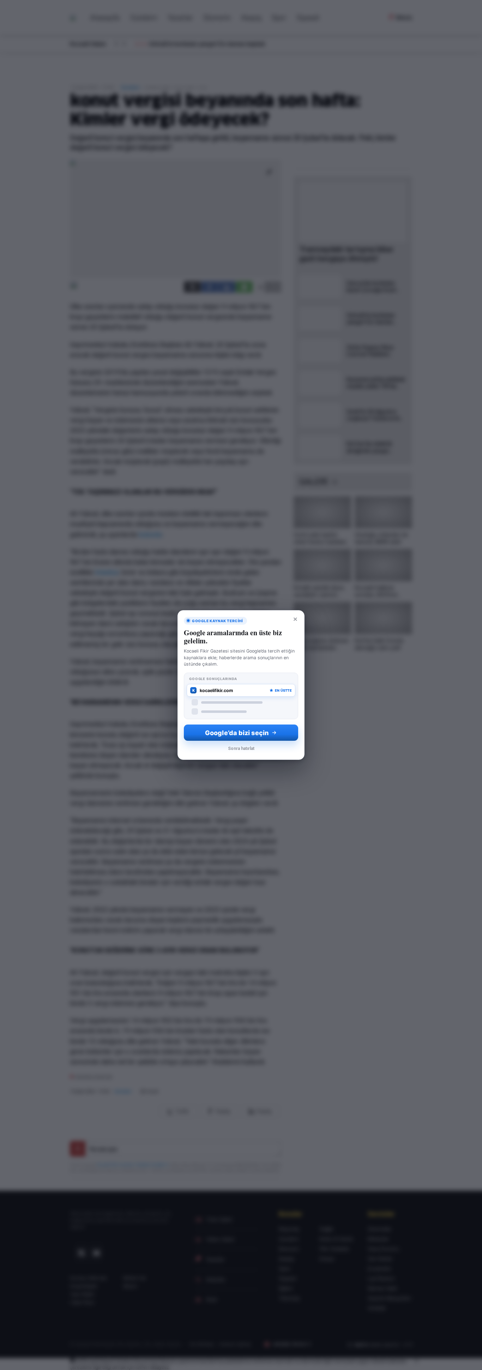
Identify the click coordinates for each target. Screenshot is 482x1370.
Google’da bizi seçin (237, 733)
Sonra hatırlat (241, 748)
